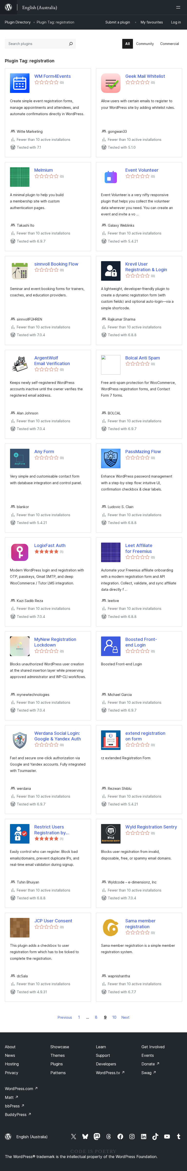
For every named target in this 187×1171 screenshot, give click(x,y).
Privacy (11, 1072)
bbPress (15, 1106)
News (10, 1055)
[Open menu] (179, 7)
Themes (57, 1055)
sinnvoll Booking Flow (56, 264)
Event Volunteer (142, 170)
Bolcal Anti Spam (142, 357)
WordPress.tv (110, 1072)
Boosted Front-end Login (141, 642)
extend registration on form (145, 736)
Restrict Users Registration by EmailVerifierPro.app (55, 830)
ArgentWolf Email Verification (52, 360)
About (10, 1046)
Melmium (43, 170)
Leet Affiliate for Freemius (138, 548)
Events (147, 1055)
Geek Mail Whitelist (145, 76)
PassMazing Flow (143, 451)
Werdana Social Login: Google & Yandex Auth (57, 736)
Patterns (58, 1072)
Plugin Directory (18, 22)
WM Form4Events (52, 76)
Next (125, 1017)
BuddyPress (18, 1114)
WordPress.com (21, 1088)
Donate (150, 1063)
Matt (12, 1097)
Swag (148, 1072)
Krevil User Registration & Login (146, 266)
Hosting (12, 1063)
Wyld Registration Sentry (151, 826)
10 (114, 1017)
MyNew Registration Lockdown (55, 642)
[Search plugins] (71, 44)
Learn (101, 1046)
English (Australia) (32, 1136)
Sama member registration (140, 923)
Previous (65, 1017)
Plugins (56, 1063)
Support (103, 1055)
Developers (106, 1063)
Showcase (59, 1046)
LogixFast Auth (49, 545)
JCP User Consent (53, 920)
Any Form (44, 451)
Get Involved (153, 1046)
